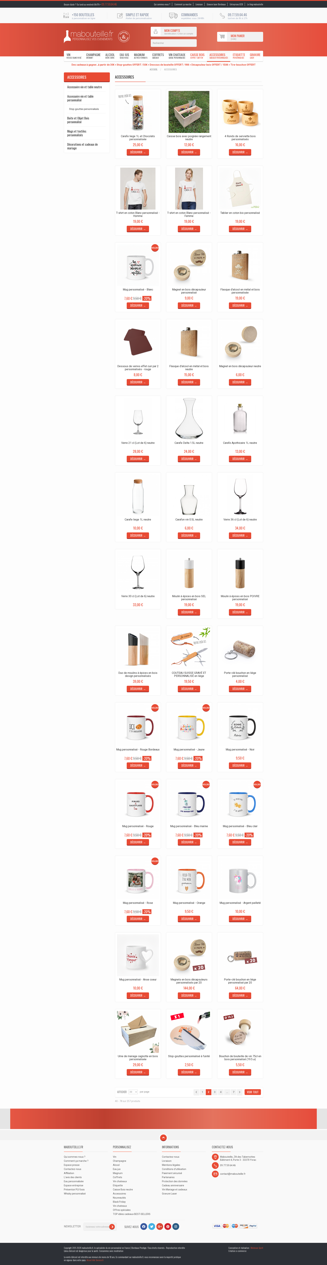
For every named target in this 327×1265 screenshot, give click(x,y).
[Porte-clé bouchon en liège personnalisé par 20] (240, 955)
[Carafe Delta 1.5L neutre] (189, 419)
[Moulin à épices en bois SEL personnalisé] (189, 572)
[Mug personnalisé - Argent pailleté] (240, 879)
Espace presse (72, 1165)
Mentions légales (171, 1165)
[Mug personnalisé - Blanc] (138, 265)
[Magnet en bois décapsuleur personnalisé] (189, 265)
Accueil (154, 69)
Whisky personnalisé (75, 1193)
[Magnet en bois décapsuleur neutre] (240, 342)
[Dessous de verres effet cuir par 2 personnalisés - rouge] (138, 342)
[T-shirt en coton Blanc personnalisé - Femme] (189, 189)
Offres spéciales (122, 1210)
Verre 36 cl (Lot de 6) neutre (240, 519)
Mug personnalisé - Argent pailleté (240, 902)
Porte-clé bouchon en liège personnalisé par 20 (240, 981)
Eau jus (124, 55)
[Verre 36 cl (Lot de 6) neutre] (240, 495)
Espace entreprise (73, 1185)
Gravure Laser (169, 1193)
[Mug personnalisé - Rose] (138, 879)
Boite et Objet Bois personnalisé (78, 120)
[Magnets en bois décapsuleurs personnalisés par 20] (189, 955)
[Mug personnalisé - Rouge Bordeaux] (138, 725)
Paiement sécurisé (172, 1173)
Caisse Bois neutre (123, 1189)
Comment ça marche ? (76, 1161)
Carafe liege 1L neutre (138, 519)
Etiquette (239, 55)
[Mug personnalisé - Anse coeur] (138, 955)
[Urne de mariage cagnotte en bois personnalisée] (138, 1032)
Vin (74, 55)
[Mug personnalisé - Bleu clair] (240, 802)
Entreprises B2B (236, 4)
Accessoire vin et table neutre (84, 87)
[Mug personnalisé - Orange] (189, 879)
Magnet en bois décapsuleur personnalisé (189, 291)
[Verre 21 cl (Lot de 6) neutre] (138, 419)
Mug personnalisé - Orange (189, 902)
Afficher (122, 1091)
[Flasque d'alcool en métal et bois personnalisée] (240, 265)
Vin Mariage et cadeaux (174, 1189)
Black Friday (119, 1201)
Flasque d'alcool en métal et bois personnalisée (240, 291)
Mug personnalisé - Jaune (189, 749)
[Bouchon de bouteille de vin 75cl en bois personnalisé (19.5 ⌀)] (240, 1032)
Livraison (199, 4)
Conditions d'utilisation (174, 1169)
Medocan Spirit (257, 1247)
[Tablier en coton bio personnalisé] (240, 189)
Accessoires (218, 55)
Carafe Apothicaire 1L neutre (240, 442)
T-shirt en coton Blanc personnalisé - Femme (189, 214)
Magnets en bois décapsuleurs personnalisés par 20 (188, 981)
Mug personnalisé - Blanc (138, 289)
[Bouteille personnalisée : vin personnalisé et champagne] (88, 36)
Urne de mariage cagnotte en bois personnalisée (138, 1058)
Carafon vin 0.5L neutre (189, 519)
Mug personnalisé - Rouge (138, 826)
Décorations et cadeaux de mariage (82, 146)
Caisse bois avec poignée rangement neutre (189, 138)
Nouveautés (119, 1197)
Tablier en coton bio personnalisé (240, 212)
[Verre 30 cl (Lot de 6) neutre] (138, 572)
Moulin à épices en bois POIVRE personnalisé (240, 598)
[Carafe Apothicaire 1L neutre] (240, 419)
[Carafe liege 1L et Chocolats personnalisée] (138, 112)
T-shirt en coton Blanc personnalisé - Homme (138, 214)
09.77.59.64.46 (109, 4)
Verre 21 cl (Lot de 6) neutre (138, 442)
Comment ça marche (182, 4)
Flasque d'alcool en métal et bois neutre (189, 368)
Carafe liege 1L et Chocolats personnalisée (138, 138)
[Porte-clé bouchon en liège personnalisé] (240, 649)
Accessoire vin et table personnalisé (80, 98)
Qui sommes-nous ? (162, 4)
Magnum (140, 55)
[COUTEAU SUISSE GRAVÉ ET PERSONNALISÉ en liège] (189, 649)
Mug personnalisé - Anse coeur (138, 979)
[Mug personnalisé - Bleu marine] (189, 802)
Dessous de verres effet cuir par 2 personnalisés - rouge (138, 368)
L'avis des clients (73, 1177)
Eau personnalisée (74, 1181)
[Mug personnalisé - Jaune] (189, 725)
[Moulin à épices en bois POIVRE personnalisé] (240, 572)
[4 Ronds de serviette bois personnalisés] (240, 112)
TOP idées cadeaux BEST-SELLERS (131, 1214)
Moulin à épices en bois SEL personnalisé (189, 598)
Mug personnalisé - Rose (138, 902)
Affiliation (69, 1173)
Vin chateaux (177, 55)
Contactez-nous (72, 1169)
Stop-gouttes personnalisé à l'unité (189, 1056)
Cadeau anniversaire (173, 1185)
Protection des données (175, 1181)
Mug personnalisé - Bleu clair (240, 826)
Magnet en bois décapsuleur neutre (240, 366)
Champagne (93, 55)
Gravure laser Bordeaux (216, 4)
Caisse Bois (197, 55)
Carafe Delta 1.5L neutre (189, 442)
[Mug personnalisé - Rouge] (138, 802)
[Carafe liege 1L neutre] (138, 495)
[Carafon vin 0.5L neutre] (189, 495)
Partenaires (168, 1177)
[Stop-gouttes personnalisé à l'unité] (189, 1032)
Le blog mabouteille (255, 4)
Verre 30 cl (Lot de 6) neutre (138, 596)
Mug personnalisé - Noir (240, 749)
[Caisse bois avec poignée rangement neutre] (189, 112)
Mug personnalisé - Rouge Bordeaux (138, 749)
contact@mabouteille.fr (233, 1173)
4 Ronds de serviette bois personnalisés (240, 138)
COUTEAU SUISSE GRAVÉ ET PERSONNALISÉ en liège (189, 674)
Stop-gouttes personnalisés (84, 109)
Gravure (255, 55)
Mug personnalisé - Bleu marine (189, 826)
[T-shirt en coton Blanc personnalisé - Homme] (138, 189)
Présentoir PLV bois (74, 1189)
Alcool (110, 55)
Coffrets (158, 55)
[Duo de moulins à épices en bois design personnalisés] (138, 649)
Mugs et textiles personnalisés (76, 133)
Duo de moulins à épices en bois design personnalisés (137, 674)
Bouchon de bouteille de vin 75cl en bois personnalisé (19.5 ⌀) (240, 1058)
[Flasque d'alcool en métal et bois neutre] (189, 342)
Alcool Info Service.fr (95, 1260)
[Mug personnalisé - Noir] (240, 725)
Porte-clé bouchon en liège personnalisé (240, 674)
